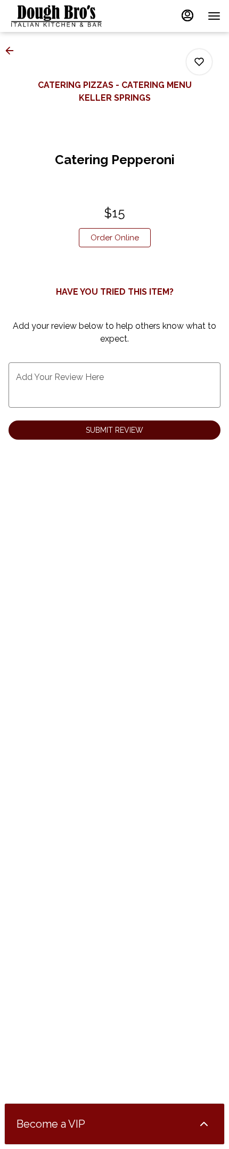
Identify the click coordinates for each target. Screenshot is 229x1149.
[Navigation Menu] (214, 16)
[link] (115, 237)
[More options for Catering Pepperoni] (199, 62)
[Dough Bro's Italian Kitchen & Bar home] (56, 16)
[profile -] (187, 15)
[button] (13, 51)
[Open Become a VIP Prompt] (204, 1124)
